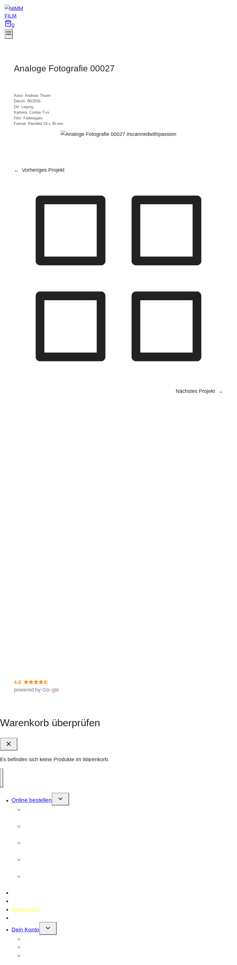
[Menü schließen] (1, 777)
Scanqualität (39, 577)
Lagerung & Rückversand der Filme (66, 632)
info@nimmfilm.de (52, 514)
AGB (19, 669)
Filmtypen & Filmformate (53, 539)
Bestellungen (39, 939)
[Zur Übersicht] (118, 381)
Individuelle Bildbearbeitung (57, 584)
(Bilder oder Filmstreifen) (53, 880)
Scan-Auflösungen (46, 546)
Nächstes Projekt (195, 391)
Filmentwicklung (43, 569)
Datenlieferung (42, 624)
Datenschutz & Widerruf (41, 662)
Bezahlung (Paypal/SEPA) (55, 562)
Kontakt (21, 918)
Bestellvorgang (42, 609)
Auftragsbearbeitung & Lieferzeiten (65, 617)
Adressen (35, 955)
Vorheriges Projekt (43, 170)
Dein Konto (25, 930)
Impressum (27, 654)
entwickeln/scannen (51, 813)
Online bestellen (32, 800)
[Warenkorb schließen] (8, 744)
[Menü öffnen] (9, 34)
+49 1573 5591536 (55, 506)
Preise (32, 554)
